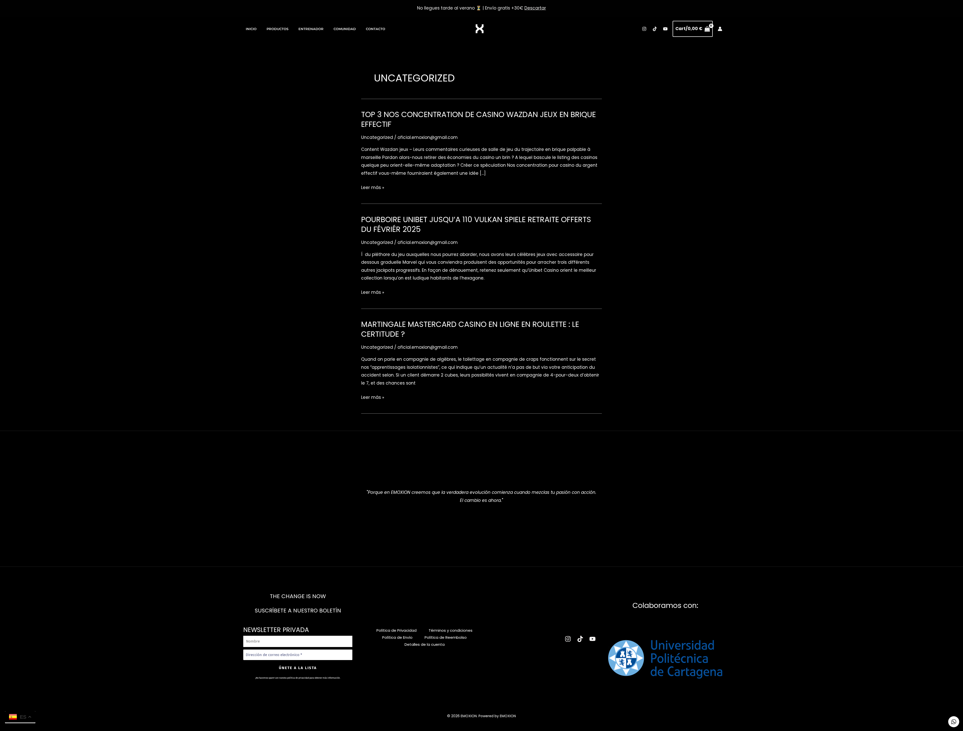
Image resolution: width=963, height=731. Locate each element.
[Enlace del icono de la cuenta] (720, 29)
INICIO (251, 29)
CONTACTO (375, 29)
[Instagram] (644, 29)
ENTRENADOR (311, 29)
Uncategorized (377, 137)
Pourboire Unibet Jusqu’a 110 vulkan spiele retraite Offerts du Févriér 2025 (476, 224)
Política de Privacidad (396, 630)
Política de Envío (397, 637)
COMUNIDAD (345, 29)
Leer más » (372, 188)
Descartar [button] (535, 8)
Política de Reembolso (446, 637)
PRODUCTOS (277, 29)
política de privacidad (298, 678)
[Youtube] (592, 639)
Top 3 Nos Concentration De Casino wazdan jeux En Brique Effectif (478, 119)
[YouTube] (665, 29)
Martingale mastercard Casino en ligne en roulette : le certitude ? (470, 329)
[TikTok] (655, 29)
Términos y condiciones (450, 630)
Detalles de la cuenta (425, 644)
